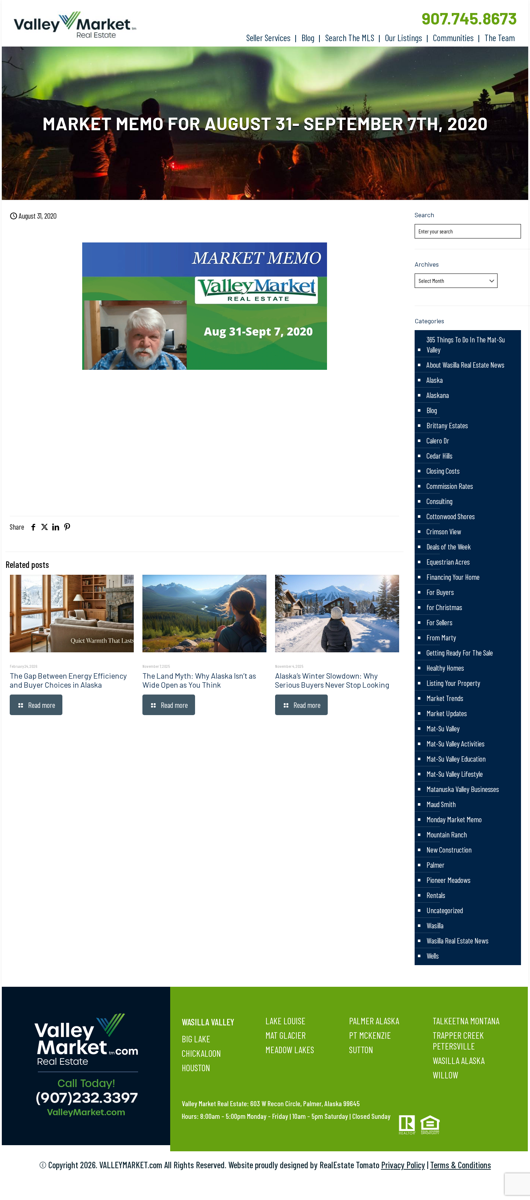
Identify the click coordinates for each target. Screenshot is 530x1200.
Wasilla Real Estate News (458, 940)
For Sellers (439, 622)
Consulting (439, 500)
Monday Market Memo (454, 819)
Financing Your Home (453, 576)
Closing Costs (443, 470)
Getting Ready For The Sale (460, 652)
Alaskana (438, 394)
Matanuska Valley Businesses (463, 788)
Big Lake (196, 1038)
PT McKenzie (370, 1035)
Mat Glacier (285, 1035)
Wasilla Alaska (459, 1060)
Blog (432, 410)
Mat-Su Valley (443, 728)
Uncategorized (445, 910)
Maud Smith (441, 804)
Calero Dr (438, 440)
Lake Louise (285, 1020)
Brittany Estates (447, 425)
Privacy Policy (403, 1164)
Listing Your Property (453, 682)
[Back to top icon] (495, 1185)
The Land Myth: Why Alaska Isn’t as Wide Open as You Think (199, 680)
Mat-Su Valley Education (456, 758)
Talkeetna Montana (466, 1020)
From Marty (441, 637)
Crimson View (444, 531)
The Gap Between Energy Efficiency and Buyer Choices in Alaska (68, 680)
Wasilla (435, 925)
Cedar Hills (439, 455)
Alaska (435, 379)
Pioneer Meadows (449, 879)
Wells (433, 955)
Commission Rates (450, 485)
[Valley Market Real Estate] (71, 25)
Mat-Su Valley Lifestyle (455, 773)
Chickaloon (201, 1053)
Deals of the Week (449, 546)
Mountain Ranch (447, 834)
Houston (196, 1067)
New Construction (449, 849)
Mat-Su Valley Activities (456, 743)
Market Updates (447, 713)
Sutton (361, 1049)
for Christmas (444, 607)
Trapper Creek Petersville (458, 1040)
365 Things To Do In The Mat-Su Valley (466, 344)
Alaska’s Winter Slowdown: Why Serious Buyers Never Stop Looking (332, 680)
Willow (445, 1074)
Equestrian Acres (448, 561)
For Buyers (440, 591)
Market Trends (445, 697)
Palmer (436, 864)
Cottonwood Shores (451, 516)
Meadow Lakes (289, 1049)
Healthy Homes (445, 667)
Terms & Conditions (460, 1164)
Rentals (436, 894)
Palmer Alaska (374, 1020)
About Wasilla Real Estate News (465, 364)
